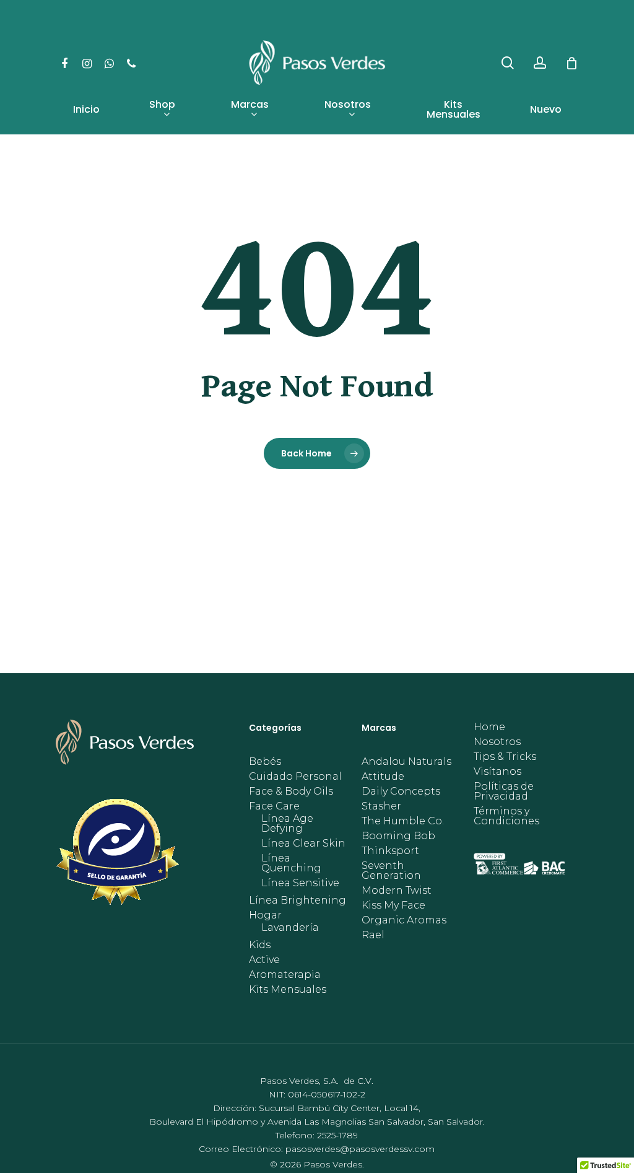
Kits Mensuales (287, 990)
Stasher (381, 806)
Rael (373, 935)
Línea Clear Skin (303, 843)
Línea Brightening (297, 900)
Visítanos (497, 772)
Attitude (383, 777)
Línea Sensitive (300, 883)
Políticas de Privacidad (504, 791)
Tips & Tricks (505, 757)
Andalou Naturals (406, 762)
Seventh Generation (391, 871)
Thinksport (390, 851)
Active (264, 960)
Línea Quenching (291, 863)
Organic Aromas (404, 920)
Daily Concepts (401, 791)
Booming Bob (398, 836)
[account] (539, 62)
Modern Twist (397, 891)
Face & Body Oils (291, 791)
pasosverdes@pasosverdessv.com (360, 1148)
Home (489, 727)
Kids (260, 945)
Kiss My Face (393, 905)
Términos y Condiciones (506, 816)
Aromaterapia (285, 975)
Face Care (274, 806)
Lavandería (290, 928)
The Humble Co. (403, 821)
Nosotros (497, 742)
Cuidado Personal (295, 777)
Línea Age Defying (287, 824)
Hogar (265, 915)
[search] (507, 62)
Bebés (265, 762)
